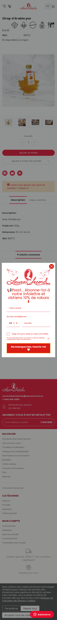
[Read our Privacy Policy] (48, 338)
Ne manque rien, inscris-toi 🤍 (28, 348)
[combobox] (13, 323)
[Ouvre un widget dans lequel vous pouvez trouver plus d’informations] (42, 614)
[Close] (51, 266)
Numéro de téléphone (16, 316)
